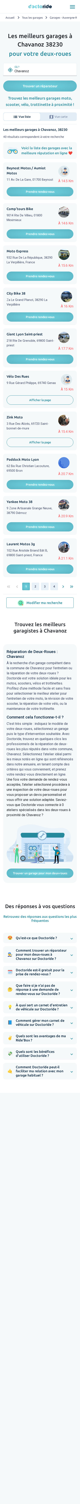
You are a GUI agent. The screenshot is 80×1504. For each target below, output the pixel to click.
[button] (40, 938)
